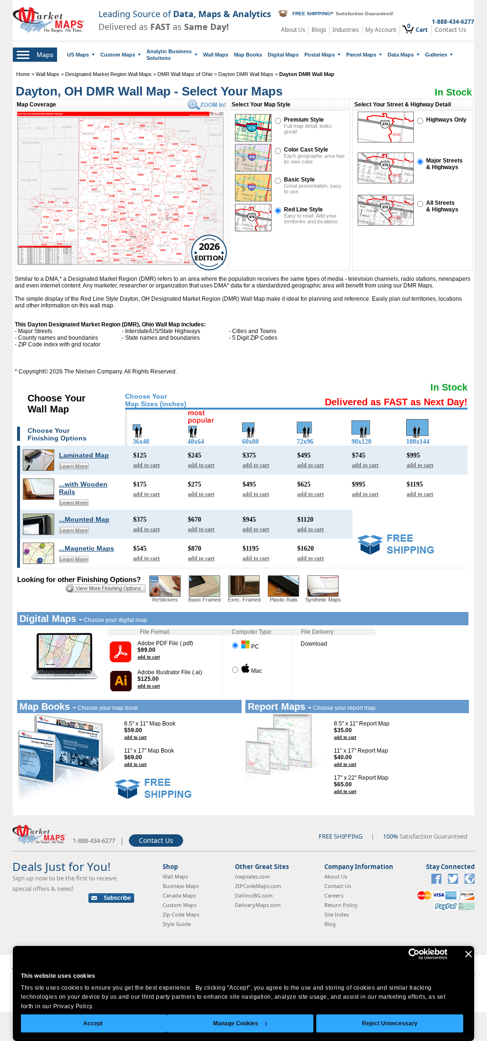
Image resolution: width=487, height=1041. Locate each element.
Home (23, 74)
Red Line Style (303, 209)
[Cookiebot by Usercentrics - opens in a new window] (406, 954)
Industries (345, 30)
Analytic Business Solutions (169, 54)
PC (254, 646)
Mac (256, 671)
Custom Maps (117, 54)
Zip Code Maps (181, 914)
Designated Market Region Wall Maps (108, 74)
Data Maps (401, 54)
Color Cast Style (306, 149)
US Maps (78, 54)
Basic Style (299, 179)
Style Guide (177, 923)
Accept (93, 1023)
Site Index (336, 914)
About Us (293, 30)
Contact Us (450, 30)
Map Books (248, 54)
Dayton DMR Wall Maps (245, 74)
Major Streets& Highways (444, 164)
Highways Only (446, 119)
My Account (380, 30)
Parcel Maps (361, 54)
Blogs (319, 30)
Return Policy (341, 904)
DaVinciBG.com (254, 895)
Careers (333, 895)
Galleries (436, 54)
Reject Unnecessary (390, 1023)
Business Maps (181, 885)
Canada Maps (179, 895)
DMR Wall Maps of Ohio (185, 74)
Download (314, 643)
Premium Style (304, 119)
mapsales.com (252, 876)
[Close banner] (468, 954)
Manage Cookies (235, 1023)
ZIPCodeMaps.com (258, 885)
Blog (330, 923)
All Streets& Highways (442, 206)
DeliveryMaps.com (258, 904)
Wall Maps (215, 54)
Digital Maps (283, 54)
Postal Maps (319, 54)
